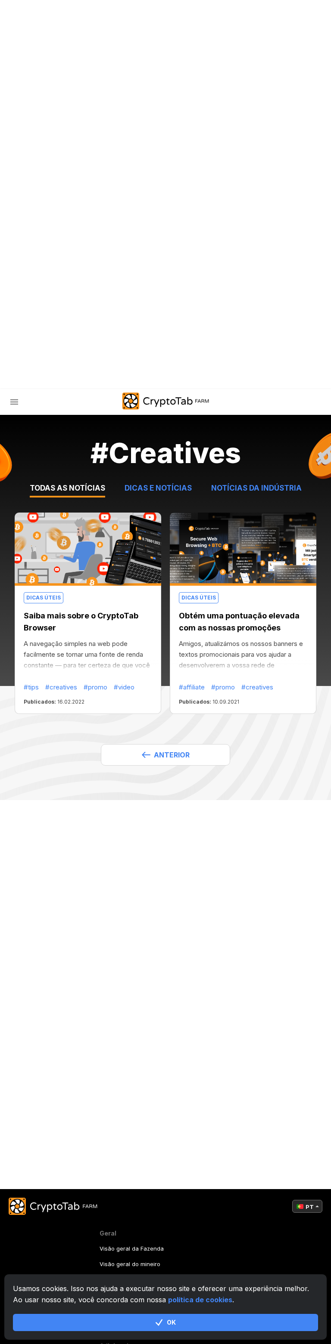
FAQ (44, 283)
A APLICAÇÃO (196, 376)
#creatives (61, 687)
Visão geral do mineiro (130, 1264)
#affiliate (192, 687)
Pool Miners (60, 265)
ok (171, 1322)
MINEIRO (52, 246)
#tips (31, 687)
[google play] (145, 376)
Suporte (54, 319)
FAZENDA (42, 228)
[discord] (124, 376)
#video (124, 687)
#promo (95, 687)
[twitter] (102, 376)
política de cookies (200, 1299)
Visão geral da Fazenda (132, 1248)
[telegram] (81, 376)
